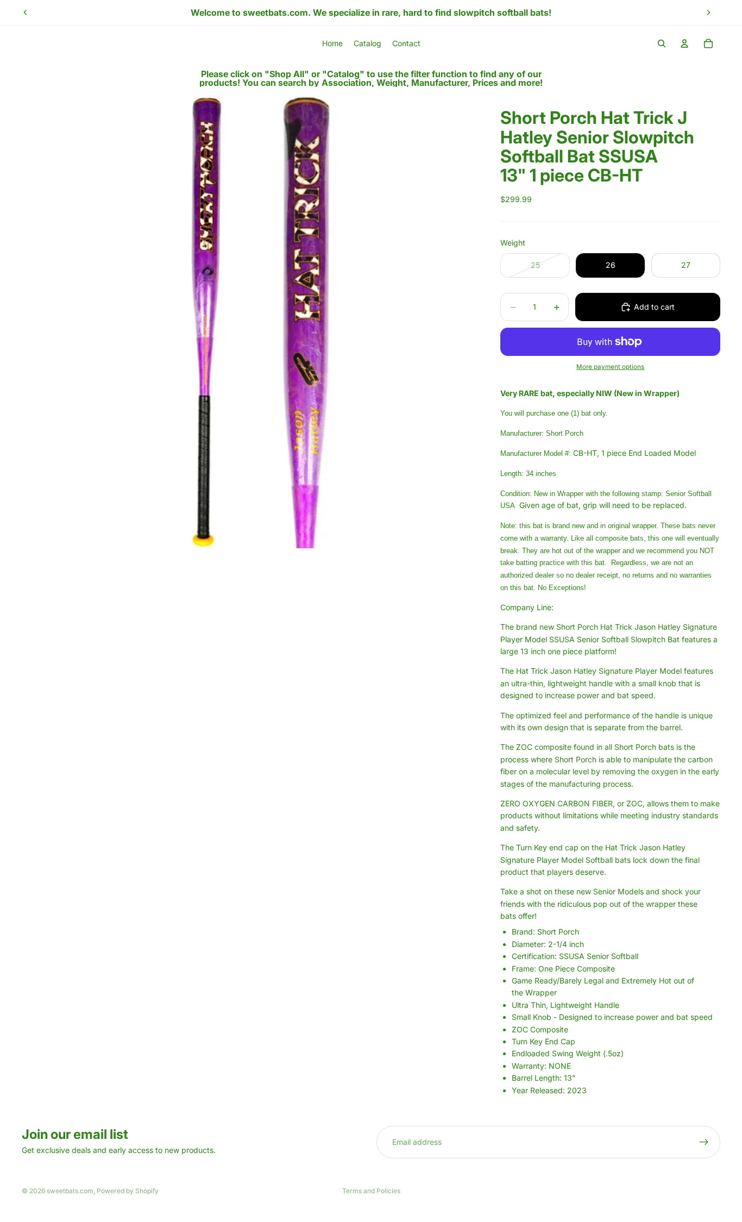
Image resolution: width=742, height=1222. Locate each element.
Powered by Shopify (128, 1191)
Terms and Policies (371, 1191)
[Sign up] (704, 1142)
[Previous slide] (25, 12)
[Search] (662, 43)
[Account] (684, 43)
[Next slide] (708, 12)
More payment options (610, 367)
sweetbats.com (70, 1191)
